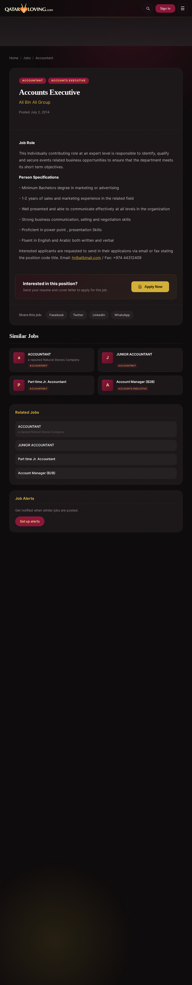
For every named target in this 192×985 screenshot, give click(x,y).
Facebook (56, 315)
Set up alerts (30, 521)
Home (13, 58)
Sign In (165, 8)
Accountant (44, 58)
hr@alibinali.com (86, 257)
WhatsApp (122, 315)
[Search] (148, 8)
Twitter (78, 315)
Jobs (27, 58)
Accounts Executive (68, 80)
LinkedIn (99, 315)
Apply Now (153, 287)
